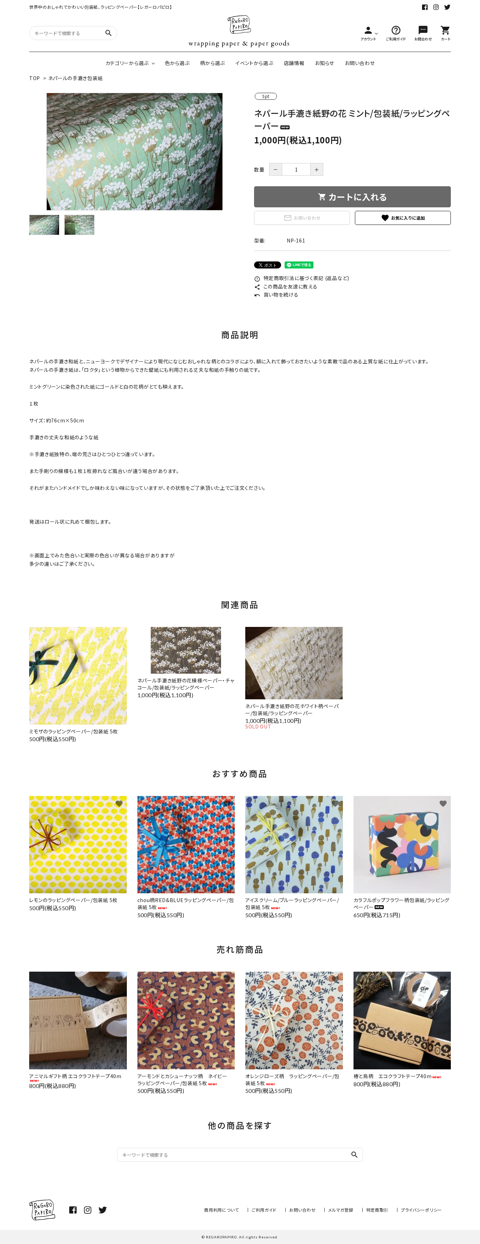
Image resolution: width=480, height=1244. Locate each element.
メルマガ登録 (340, 1210)
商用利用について (221, 1210)
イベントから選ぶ (254, 62)
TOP (34, 78)
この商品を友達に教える (285, 286)
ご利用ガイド (264, 1210)
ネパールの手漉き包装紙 (75, 78)
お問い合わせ (360, 62)
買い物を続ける (276, 294)
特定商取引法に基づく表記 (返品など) (301, 277)
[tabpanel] (134, 151)
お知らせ (324, 62)
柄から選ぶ (212, 62)
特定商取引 (377, 1210)
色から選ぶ (177, 62)
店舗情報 (294, 62)
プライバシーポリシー (421, 1210)
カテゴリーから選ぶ (127, 62)
